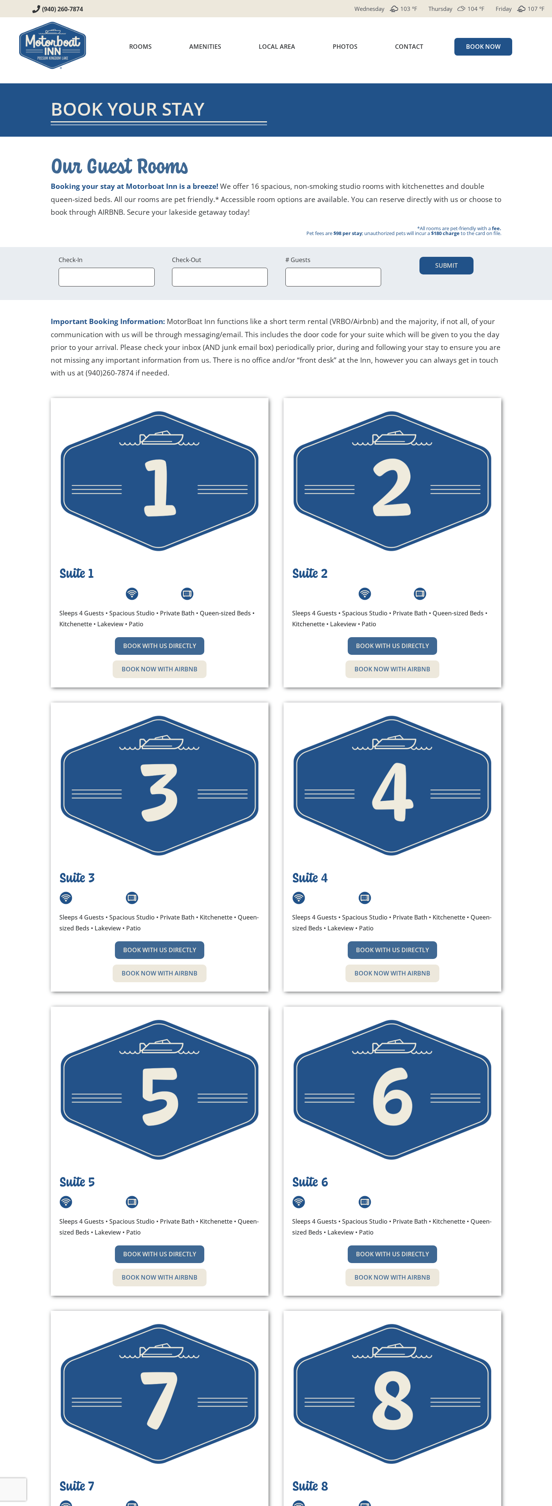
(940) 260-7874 (62, 9)
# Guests (298, 260)
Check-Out (186, 260)
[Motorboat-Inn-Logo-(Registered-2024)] (52, 24)
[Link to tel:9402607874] (36, 9)
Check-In (71, 260)
